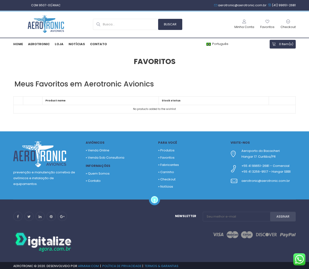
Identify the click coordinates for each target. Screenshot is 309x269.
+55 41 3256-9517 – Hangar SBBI (266, 171)
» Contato (93, 180)
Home (18, 44)
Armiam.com (88, 266)
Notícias (77, 44)
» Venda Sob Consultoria (105, 157)
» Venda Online (97, 150)
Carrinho (167, 172)
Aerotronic (39, 44)
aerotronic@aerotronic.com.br (265, 180)
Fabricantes (169, 165)
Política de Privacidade (122, 266)
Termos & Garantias (161, 266)
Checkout (168, 179)
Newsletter (185, 216)
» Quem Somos (98, 173)
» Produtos (166, 150)
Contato (98, 44)
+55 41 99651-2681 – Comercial (265, 165)
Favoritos (167, 157)
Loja (59, 44)
